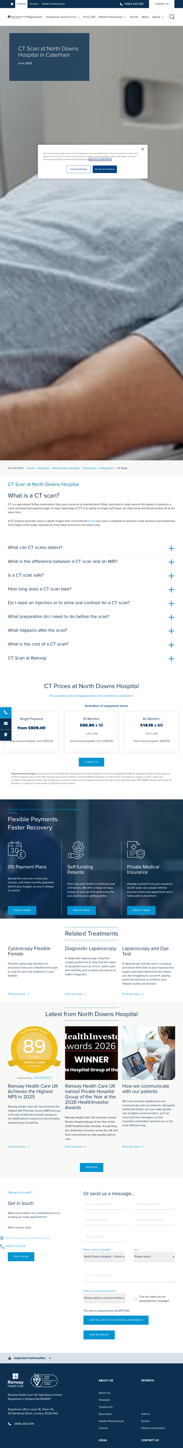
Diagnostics (107, 468)
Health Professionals (53, 3)
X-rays (92, 521)
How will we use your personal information (116, 1320)
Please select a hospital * (97, 1249)
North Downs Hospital (66, 468)
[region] (93, 162)
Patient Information (153, 1428)
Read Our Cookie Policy (100, 159)
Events (145, 1421)
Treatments (90, 468)
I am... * (138, 1249)
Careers (33, 3)
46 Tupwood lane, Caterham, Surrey (36, 1238)
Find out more (22, 910)
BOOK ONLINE (21, 1256)
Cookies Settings (78, 169)
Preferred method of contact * (100, 1291)
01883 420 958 (134, 4)
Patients (21, 3)
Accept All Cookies (105, 169)
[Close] (143, 149)
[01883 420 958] (5, 712)
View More (92, 1167)
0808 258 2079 (24, 1424)
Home (31, 468)
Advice (145, 1414)
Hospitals (43, 468)
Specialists (105, 1414)
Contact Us (162, 4)
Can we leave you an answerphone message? (154, 1299)
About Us (104, 1393)
